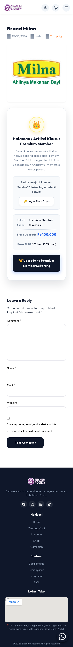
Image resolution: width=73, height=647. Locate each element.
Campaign (56, 36)
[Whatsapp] (41, 504)
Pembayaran (36, 570)
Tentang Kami (36, 528)
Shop (36, 540)
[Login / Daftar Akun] (45, 8)
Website (12, 403)
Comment (14, 320)
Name (11, 368)
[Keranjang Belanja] (55, 8)
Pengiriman (36, 576)
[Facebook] (23, 504)
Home (36, 522)
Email (11, 385)
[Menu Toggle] (66, 8)
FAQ (36, 582)
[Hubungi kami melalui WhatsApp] (62, 636)
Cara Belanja (36, 563)
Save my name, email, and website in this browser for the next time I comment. (31, 427)
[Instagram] (32, 504)
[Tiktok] (49, 504)
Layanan (36, 534)
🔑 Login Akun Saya (36, 201)
